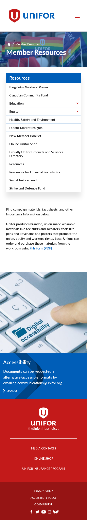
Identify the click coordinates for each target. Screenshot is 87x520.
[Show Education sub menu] (77, 103)
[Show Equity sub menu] (77, 111)
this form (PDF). (41, 248)
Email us (12, 390)
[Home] (33, 15)
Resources (19, 78)
